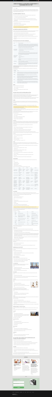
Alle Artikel (26, 376)
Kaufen (18, 387)
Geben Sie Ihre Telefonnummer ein (16, 383)
